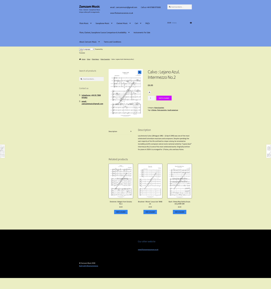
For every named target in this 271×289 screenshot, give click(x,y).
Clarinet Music (122, 23)
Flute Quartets (105, 59)
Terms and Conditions (112, 42)
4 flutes (153, 110)
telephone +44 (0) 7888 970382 (91, 96)
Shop (88, 59)
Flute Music (83, 23)
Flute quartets (162, 110)
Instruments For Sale (142, 32)
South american (172, 110)
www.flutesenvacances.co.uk (121, 13)
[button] (139, 72)
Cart (136, 23)
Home (83, 59)
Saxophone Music (102, 23)
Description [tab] (113, 131)
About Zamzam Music (88, 42)
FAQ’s (147, 23)
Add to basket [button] (120, 212)
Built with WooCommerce (88, 266)
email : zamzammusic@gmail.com (123, 7)
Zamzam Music (89, 6)
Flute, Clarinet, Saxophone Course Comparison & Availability (102, 32)
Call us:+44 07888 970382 (151, 7)
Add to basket (164, 98)
